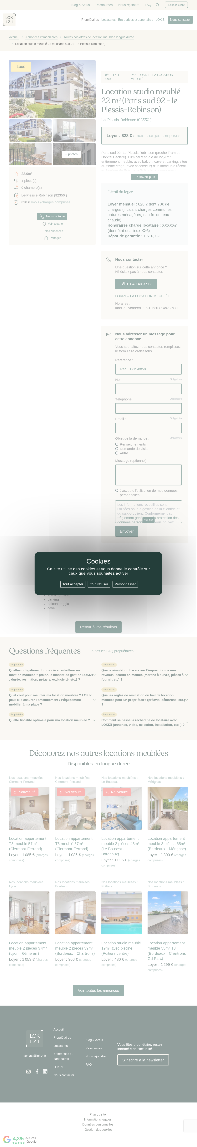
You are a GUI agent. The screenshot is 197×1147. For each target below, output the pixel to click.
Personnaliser (125, 584)
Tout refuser (99, 584)
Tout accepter (73, 584)
